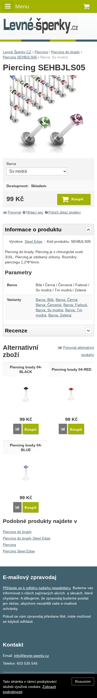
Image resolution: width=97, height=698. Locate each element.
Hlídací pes (34, 212)
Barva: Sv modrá (49, 310)
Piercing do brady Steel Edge (26, 538)
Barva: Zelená (59, 315)
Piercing (9, 545)
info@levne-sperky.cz (31, 656)
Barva (11, 164)
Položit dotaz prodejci (64, 212)
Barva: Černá (66, 300)
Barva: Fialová (75, 305)
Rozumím (83, 681)
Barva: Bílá (45, 300)
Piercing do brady (17, 532)
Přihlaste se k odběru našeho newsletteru (37, 588)
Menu (22, 6)
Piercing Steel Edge (19, 551)
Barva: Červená (48, 305)
